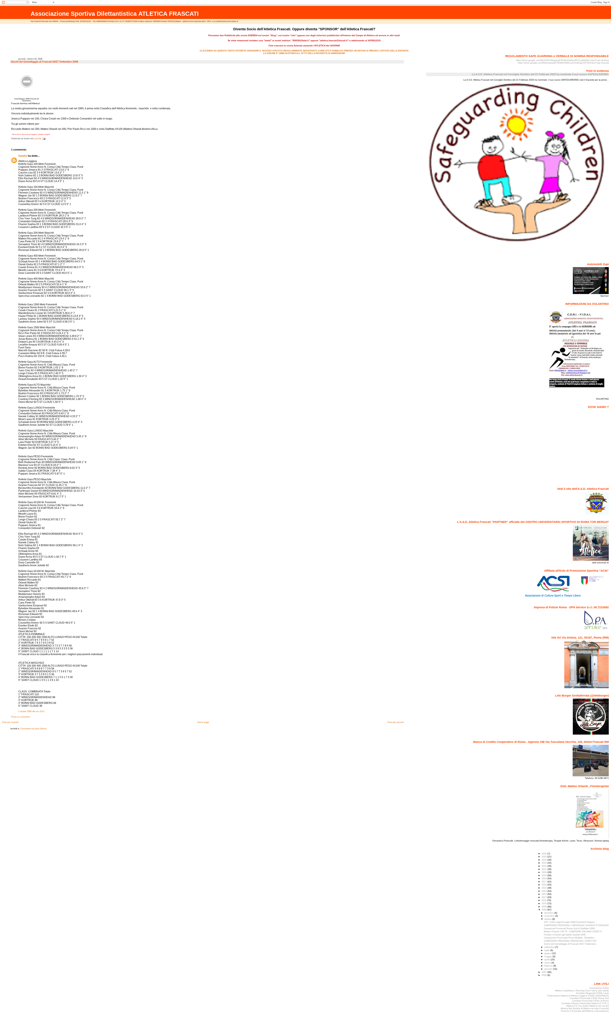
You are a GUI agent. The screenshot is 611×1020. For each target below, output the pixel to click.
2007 (544, 972)
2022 (544, 866)
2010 (544, 903)
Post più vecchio (396, 722)
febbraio (548, 965)
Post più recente (10, 722)
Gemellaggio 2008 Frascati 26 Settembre (26, 100)
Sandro (22, 155)
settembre (549, 947)
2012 (544, 897)
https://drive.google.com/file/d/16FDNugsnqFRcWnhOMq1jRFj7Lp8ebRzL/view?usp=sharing (562, 60)
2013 (544, 894)
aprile (547, 959)
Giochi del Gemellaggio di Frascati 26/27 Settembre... (571, 944)
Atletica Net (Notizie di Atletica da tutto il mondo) (585, 1008)
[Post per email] (44, 139)
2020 (544, 872)
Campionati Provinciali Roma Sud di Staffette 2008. (569, 928)
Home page (203, 722)
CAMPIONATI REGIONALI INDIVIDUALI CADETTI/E (570, 941)
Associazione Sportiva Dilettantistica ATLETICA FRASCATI (115, 13)
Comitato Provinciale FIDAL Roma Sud (589, 998)
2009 (544, 906)
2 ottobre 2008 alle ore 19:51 (31, 711)
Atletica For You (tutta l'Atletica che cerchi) (587, 1006)
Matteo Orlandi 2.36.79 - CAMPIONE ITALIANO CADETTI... (574, 931)
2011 (544, 900)
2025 (544, 856)
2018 (544, 878)
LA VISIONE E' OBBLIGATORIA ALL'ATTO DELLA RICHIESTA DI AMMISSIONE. (304, 53)
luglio (547, 950)
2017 (544, 881)
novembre (549, 916)
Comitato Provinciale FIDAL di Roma (590, 1000)
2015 (544, 888)
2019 (544, 875)
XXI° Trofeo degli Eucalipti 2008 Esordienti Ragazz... (570, 922)
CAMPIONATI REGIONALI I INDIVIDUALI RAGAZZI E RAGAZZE (576, 925)
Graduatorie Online (599, 988)
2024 (544, 859)
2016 (544, 884)
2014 (544, 891)
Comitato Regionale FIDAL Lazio (592, 993)
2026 (544, 853)
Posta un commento (20, 717)
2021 (544, 869)
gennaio (548, 969)
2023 (544, 863)
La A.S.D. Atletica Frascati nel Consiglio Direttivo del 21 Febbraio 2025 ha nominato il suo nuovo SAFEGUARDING (540, 74)
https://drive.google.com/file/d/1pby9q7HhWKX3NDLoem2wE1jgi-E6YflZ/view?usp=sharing (563, 62)
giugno (548, 953)
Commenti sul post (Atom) (33, 728)
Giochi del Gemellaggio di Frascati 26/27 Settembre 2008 (44, 61)
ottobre (548, 919)
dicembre (549, 913)
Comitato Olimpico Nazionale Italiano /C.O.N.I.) (585, 1003)
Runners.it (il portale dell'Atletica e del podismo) (585, 1011)
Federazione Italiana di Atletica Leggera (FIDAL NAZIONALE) (578, 995)
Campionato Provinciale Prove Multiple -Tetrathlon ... (570, 937)
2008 (544, 909)
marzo (547, 962)
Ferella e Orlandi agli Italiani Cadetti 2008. (565, 934)
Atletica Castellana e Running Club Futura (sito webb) (582, 990)
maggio (548, 956)
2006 (544, 975)
